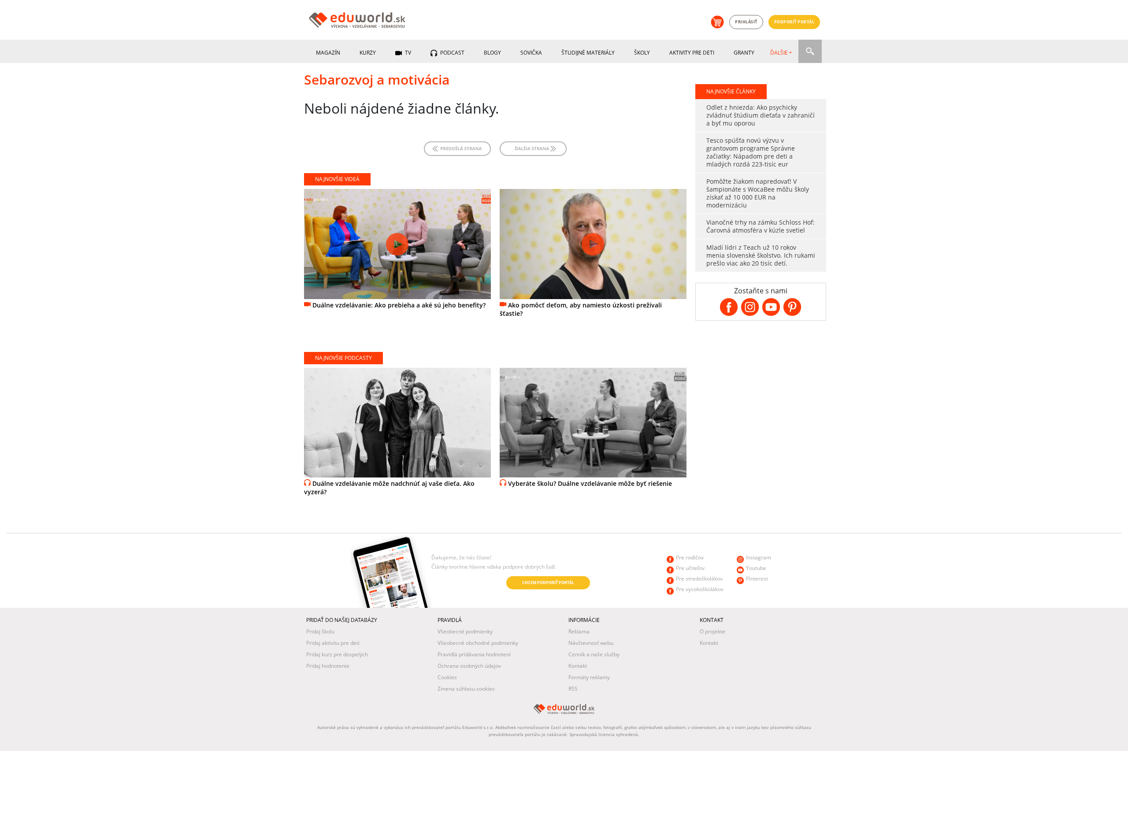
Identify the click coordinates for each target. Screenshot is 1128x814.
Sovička (531, 52)
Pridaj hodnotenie (327, 666)
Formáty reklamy (589, 677)
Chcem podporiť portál (548, 582)
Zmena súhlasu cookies (466, 688)
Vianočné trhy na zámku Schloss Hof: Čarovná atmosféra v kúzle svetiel (760, 226)
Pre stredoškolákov (699, 578)
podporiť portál (794, 22)
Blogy (492, 52)
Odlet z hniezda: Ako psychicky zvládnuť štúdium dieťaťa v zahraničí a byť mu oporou (760, 115)
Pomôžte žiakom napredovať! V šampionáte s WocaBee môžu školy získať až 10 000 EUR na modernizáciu (757, 193)
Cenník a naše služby (594, 654)
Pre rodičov (690, 557)
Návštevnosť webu (590, 643)
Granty (744, 52)
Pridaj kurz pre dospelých (337, 654)
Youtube (756, 568)
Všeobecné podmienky (465, 631)
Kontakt (577, 666)
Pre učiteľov (690, 568)
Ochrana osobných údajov (469, 666)
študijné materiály (588, 52)
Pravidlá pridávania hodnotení (474, 654)
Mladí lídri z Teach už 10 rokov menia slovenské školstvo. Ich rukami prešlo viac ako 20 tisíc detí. (760, 255)
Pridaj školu (320, 631)
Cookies (447, 677)
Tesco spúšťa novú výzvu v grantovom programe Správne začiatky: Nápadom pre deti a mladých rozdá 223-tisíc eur (750, 152)
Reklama (579, 631)
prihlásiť (746, 22)
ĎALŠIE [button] (779, 52)
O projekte (712, 631)
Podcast (451, 52)
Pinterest (757, 578)
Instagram (758, 557)
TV (407, 52)
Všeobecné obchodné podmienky (478, 643)
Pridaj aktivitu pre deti (333, 643)
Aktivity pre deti (691, 52)
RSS (573, 688)
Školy (642, 52)
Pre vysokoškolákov (700, 589)
